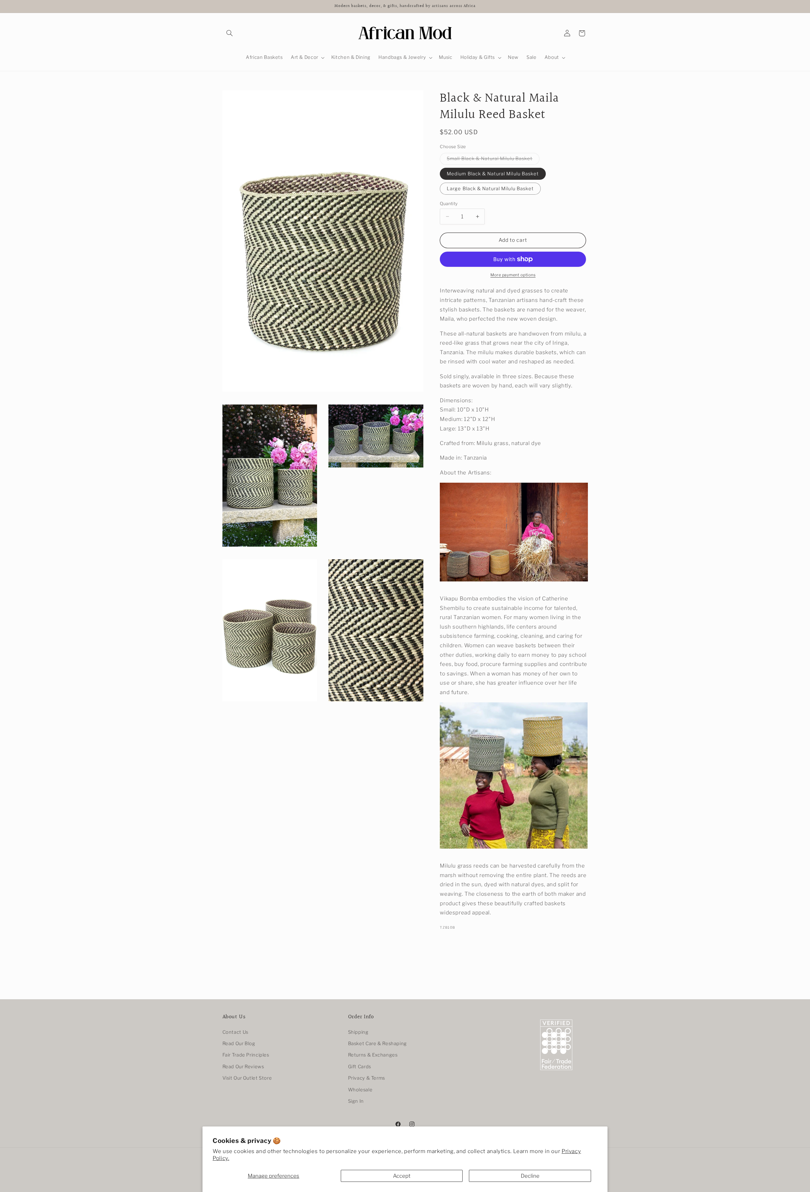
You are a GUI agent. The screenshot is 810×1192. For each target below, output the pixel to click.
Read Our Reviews (243, 1067)
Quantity (449, 203)
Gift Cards (359, 1067)
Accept (401, 1176)
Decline (530, 1176)
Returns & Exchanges (373, 1055)
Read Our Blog (238, 1043)
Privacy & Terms (366, 1078)
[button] (229, 33)
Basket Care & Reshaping (377, 1043)
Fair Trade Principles (245, 1055)
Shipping (358, 1032)
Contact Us (235, 1032)
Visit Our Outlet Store (247, 1078)
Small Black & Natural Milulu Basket (493, 160)
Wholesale (360, 1090)
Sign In (356, 1101)
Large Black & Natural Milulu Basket (490, 188)
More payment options (513, 275)
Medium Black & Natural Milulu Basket (493, 174)
